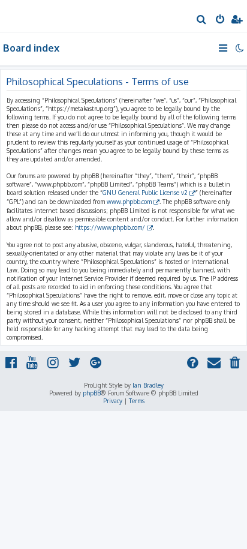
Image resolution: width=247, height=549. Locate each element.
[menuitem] (201, 20)
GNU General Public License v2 (145, 192)
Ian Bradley (148, 385)
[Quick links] (224, 48)
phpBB (92, 393)
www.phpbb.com (129, 201)
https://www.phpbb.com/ (110, 227)
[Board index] (29, 15)
